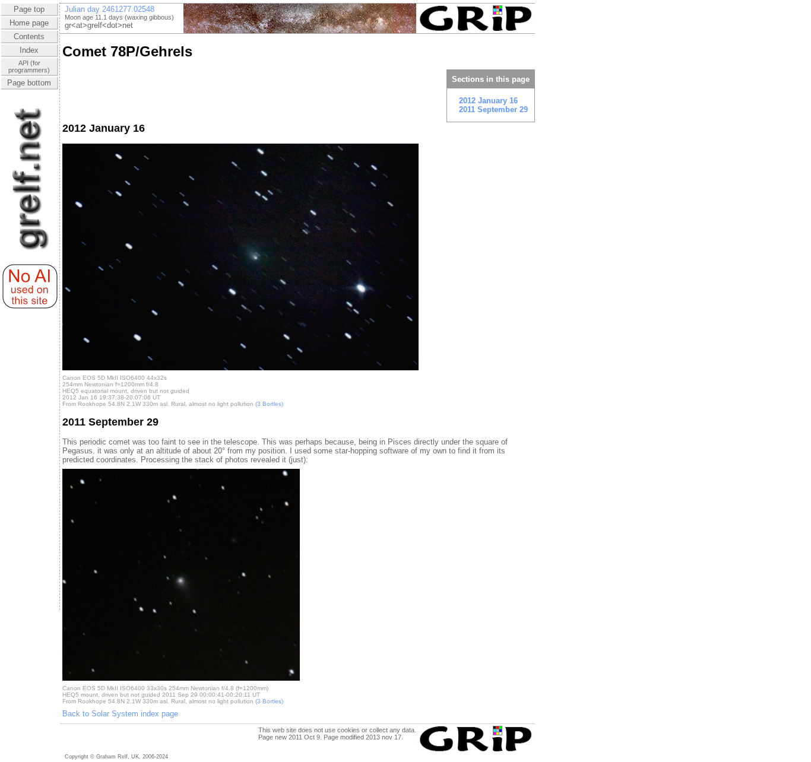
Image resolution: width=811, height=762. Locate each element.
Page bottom (29, 82)
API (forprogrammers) (29, 66)
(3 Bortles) (269, 404)
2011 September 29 (493, 109)
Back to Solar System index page (120, 713)
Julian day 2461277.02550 (109, 9)
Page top (29, 9)
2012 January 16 (488, 100)
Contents (29, 36)
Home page (29, 22)
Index (29, 50)
